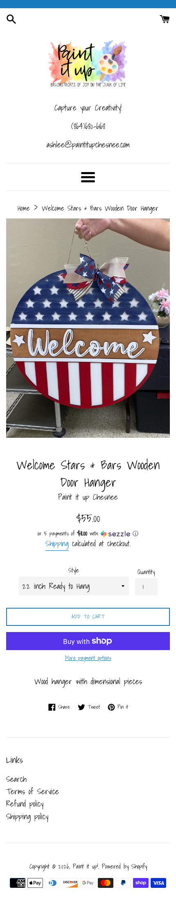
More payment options (88, 657)
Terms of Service (32, 791)
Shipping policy (27, 816)
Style (73, 570)
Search (16, 779)
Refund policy (24, 804)
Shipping (57, 543)
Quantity (146, 572)
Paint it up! (85, 866)
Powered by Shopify (124, 866)
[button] (88, 533)
